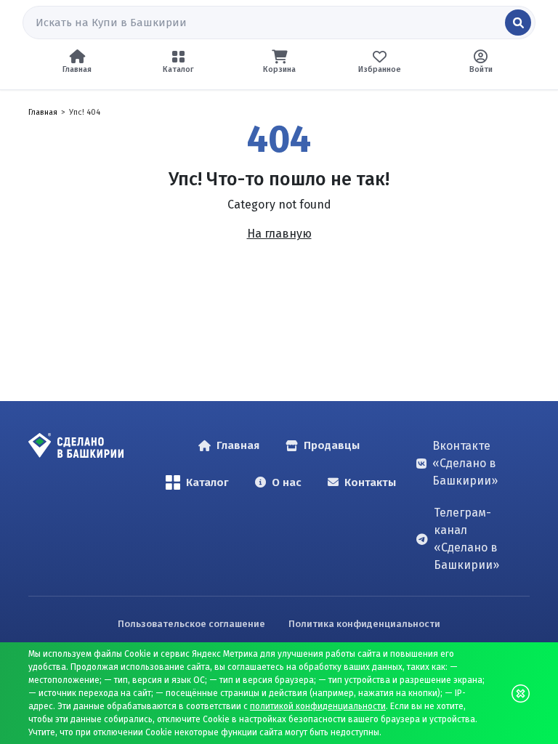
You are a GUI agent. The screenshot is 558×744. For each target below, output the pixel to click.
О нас (287, 482)
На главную (279, 233)
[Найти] (518, 22)
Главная (42, 112)
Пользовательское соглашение (191, 623)
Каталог (207, 482)
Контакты (370, 482)
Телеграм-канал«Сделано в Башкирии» (466, 539)
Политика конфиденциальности (364, 623)
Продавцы (332, 445)
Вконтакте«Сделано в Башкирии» (465, 463)
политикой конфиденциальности (318, 706)
